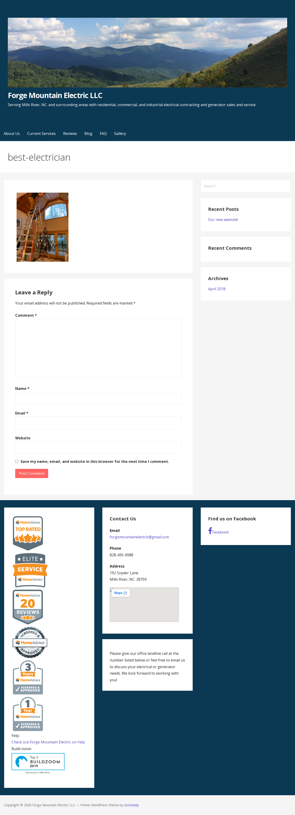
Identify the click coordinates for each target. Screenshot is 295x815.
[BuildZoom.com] (38, 762)
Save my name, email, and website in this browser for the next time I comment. (95, 461)
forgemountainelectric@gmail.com (139, 536)
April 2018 (216, 288)
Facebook (220, 532)
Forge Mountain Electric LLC (55, 95)
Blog (88, 133)
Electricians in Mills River (38, 772)
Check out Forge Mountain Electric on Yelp (48, 742)
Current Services (41, 133)
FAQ (103, 133)
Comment (26, 315)
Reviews (70, 133)
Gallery (120, 133)
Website (22, 438)
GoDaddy (131, 805)
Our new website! (223, 219)
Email (21, 413)
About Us (12, 133)
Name (22, 388)
